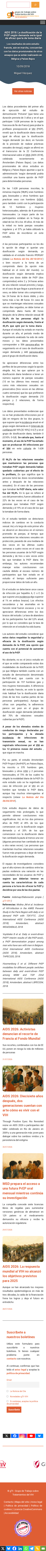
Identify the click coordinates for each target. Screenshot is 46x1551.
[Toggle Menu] (42, 22)
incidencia (27, 422)
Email (9, 1380)
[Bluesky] (39, 1436)
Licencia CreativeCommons (28, 1509)
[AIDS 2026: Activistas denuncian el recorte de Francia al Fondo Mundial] (23, 1022)
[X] (6, 1436)
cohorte (27, 448)
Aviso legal (36, 1502)
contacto (11, 1358)
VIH (33, 129)
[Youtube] (31, 1436)
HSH (40, 199)
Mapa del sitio (22, 1502)
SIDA (27, 155)
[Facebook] (15, 1436)
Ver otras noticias (23, 91)
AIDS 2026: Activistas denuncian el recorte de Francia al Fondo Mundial (21, 1034)
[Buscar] (35, 5)
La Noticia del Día (17, 1391)
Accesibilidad (12, 1513)
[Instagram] (23, 1436)
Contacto (8, 1502)
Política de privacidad (17, 1505)
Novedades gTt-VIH (18, 1396)
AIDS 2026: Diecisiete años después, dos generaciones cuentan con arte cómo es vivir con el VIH (23, 1105)
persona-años (33, 344)
